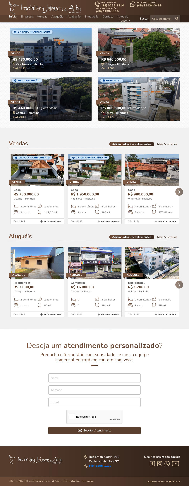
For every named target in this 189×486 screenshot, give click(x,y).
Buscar (144, 19)
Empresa (27, 16)
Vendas (42, 16)
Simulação (92, 16)
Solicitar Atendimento (97, 431)
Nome (55, 378)
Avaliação (74, 16)
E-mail (55, 402)
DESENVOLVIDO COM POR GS (163, 481)
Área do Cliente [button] (123, 18)
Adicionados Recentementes (131, 144)
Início (13, 16)
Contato (108, 16)
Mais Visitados (167, 144)
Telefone (56, 390)
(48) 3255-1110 (100, 466)
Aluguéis (57, 16)
